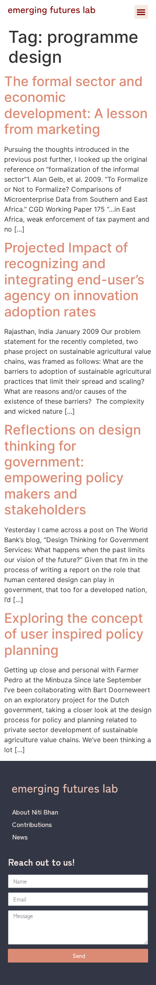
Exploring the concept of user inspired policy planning (74, 634)
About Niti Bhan (35, 812)
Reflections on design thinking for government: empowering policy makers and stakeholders (72, 470)
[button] (141, 12)
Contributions (32, 824)
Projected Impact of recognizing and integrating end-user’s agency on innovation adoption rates (74, 279)
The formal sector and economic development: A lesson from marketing (76, 105)
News (20, 837)
